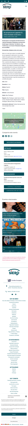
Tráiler (3, 108)
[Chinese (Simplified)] (1, 424)
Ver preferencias (14, 421)
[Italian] (7, 424)
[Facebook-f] (24, 1)
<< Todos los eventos (7, 16)
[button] (26, 396)
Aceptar (14, 414)
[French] (4, 424)
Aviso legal (21, 424)
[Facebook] (3, 136)
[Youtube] (26, 1)
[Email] (8, 136)
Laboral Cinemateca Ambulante (10, 42)
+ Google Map (18, 168)
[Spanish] (8, 424)
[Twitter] (6, 136)
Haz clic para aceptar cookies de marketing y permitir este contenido (14, 121)
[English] (3, 424)
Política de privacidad (15, 424)
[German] (5, 424)
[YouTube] (12, 294)
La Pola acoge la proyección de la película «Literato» (14, 257)
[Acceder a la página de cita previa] (5, 1)
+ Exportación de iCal (14, 190)
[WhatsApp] (11, 136)
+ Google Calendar (14, 186)
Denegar (14, 417)
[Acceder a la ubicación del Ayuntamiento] (9, 1)
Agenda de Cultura (17, 156)
